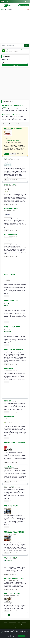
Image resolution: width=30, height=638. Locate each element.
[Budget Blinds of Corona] (15, 563)
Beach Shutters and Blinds (11, 300)
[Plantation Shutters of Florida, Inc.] (15, 132)
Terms (8, 624)
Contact (24, 622)
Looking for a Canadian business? (11, 115)
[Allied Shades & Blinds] (15, 190)
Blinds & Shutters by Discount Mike (13, 349)
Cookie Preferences (15, 627)
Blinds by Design (8, 368)
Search (26, 45)
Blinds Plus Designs (9, 416)
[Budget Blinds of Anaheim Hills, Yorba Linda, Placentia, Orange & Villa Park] (15, 538)
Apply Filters (15, 65)
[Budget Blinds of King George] (15, 599)
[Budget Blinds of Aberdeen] (15, 511)
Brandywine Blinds (9, 467)
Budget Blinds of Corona (10, 557)
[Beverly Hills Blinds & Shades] (15, 332)
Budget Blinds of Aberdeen (11, 505)
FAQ (19, 622)
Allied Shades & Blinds (10, 184)
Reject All (14, 636)
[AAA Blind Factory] (15, 164)
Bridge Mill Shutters (9, 486)
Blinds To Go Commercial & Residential (14, 442)
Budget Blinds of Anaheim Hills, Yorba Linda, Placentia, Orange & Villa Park (14, 531)
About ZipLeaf (12, 622)
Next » (20, 615)
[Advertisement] (15, 27)
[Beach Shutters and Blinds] (15, 306)
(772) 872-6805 (8, 138)
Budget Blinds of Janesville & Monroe (14, 578)
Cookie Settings (5, 636)
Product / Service (6, 59)
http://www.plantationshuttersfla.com (13, 140)
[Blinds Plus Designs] (15, 422)
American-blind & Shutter (11, 208)
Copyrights (20, 624)
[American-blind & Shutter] (15, 214)
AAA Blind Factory (9, 158)
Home (2, 9)
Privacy (14, 624)
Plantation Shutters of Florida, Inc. (13, 128)
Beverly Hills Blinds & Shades (12, 326)
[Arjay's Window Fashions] (15, 240)
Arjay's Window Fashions (10, 234)
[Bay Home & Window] (15, 280)
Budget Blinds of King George (12, 593)
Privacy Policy (4, 632)
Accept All (21, 636)
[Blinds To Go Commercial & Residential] (15, 448)
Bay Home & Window (9, 274)
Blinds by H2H (7, 400)
